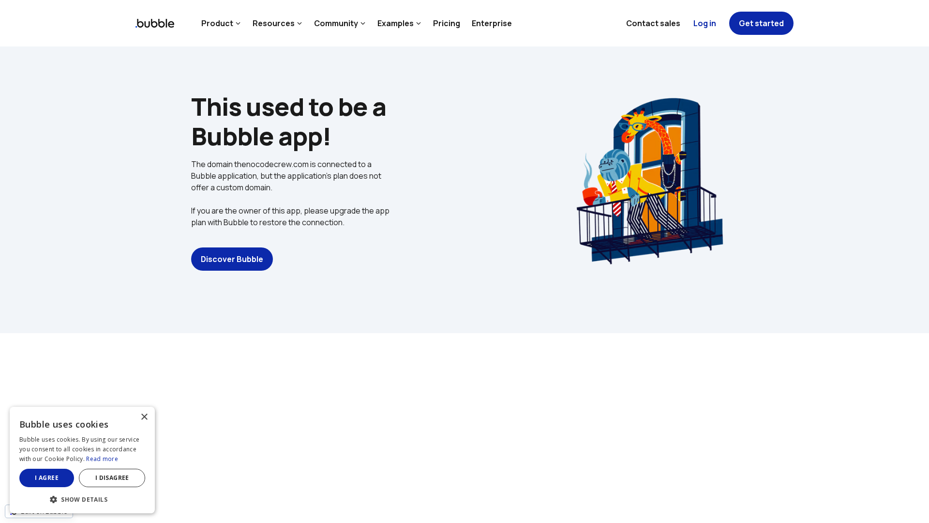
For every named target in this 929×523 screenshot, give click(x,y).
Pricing (446, 23)
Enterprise (492, 23)
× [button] (144, 417)
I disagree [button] (112, 478)
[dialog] (82, 460)
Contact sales (653, 23)
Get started (761, 23)
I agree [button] (47, 478)
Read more (102, 459)
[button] (82, 498)
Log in (704, 23)
